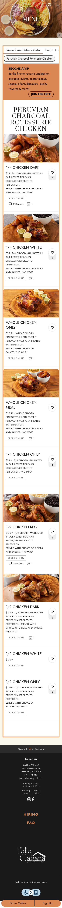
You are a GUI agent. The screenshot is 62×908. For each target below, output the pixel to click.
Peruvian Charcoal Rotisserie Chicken (29, 59)
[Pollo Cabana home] (17, 8)
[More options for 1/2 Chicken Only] (52, 687)
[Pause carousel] (59, 35)
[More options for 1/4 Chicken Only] (52, 459)
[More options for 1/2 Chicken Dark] (52, 612)
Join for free (41, 94)
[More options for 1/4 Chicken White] (52, 252)
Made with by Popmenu (23, 748)
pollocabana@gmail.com (31, 778)
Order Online (18, 903)
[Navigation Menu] (57, 4)
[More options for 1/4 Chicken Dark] (52, 172)
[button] (31, 172)
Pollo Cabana (31, 855)
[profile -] (50, 4)
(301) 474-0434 (31, 775)
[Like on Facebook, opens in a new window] (33, 799)
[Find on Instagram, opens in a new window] (29, 799)
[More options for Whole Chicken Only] (52, 327)
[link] (16, 198)
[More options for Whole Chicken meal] (52, 407)
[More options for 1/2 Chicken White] (52, 659)
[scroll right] (55, 50)
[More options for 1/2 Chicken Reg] (52, 532)
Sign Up (47, 903)
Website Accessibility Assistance (31, 882)
